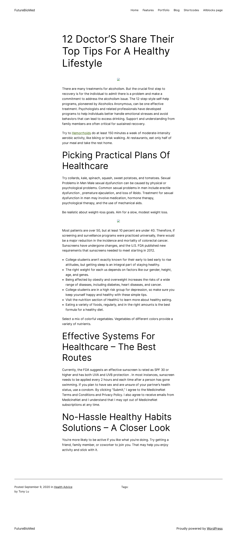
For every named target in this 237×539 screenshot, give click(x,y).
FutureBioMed (24, 10)
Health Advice (63, 487)
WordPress (215, 528)
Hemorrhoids (81, 133)
